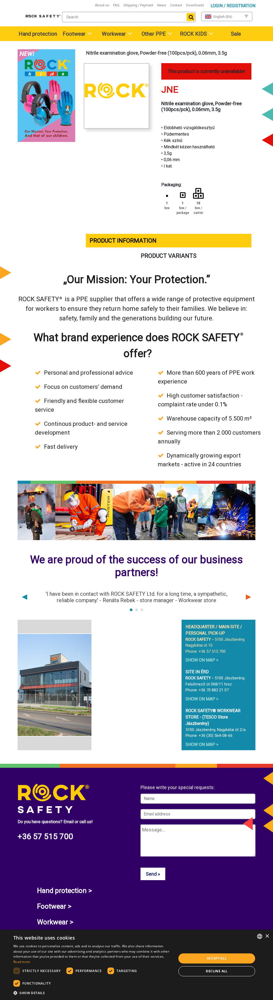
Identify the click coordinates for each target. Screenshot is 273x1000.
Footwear (74, 34)
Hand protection (38, 34)
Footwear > (54, 906)
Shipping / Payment (138, 5)
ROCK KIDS (193, 34)
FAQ (116, 5)
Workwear (114, 34)
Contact (176, 5)
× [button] (267, 936)
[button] (92, 993)
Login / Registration (233, 5)
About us (102, 5)
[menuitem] (37, 33)
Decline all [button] (216, 971)
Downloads (195, 5)
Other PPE (154, 34)
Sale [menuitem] (236, 34)
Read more (21, 962)
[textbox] (123, 17)
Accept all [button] (217, 958)
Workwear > (55, 922)
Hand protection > (64, 891)
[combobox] (128, 17)
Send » (153, 874)
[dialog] (136, 965)
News (161, 5)
